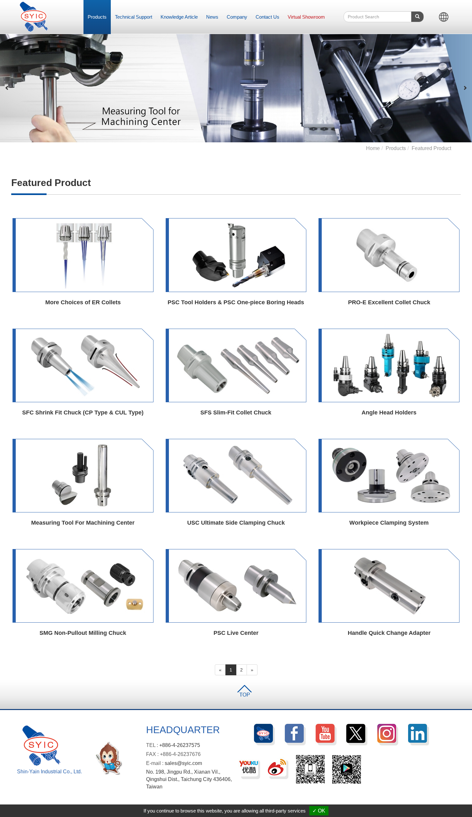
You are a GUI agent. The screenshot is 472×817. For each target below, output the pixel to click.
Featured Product (431, 148)
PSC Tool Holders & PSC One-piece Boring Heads (236, 302)
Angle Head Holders (389, 412)
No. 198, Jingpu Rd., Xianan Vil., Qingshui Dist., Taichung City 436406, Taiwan (189, 779)
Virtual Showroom (306, 17)
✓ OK (318, 810)
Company (237, 17)
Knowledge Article (179, 17)
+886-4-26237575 (179, 745)
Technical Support (133, 17)
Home (373, 148)
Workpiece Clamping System (389, 523)
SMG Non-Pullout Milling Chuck (82, 633)
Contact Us (267, 17)
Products (97, 17)
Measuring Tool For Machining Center (83, 523)
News (212, 17)
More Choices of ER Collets (83, 302)
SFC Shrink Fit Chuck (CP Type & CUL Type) (83, 412)
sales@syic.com (183, 763)
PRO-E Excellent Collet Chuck (389, 302)
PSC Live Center (236, 633)
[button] (7, 88)
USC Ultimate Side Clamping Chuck (236, 523)
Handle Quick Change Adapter (389, 633)
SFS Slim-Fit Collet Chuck (235, 412)
